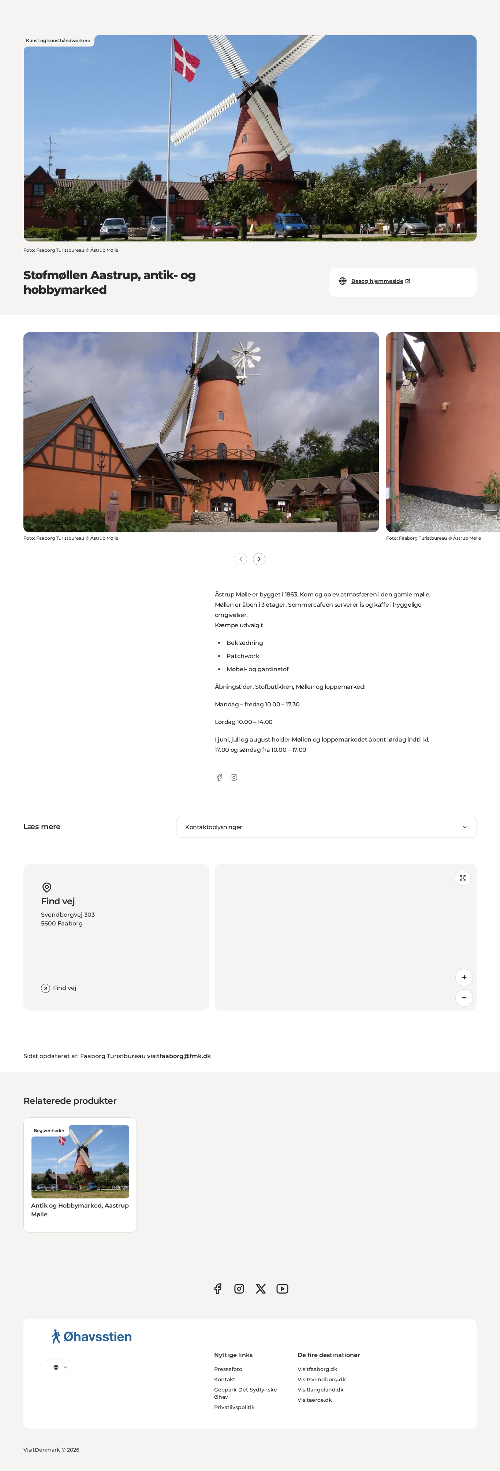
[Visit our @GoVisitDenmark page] (260, 1288)
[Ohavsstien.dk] (92, 1336)
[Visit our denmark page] (217, 1288)
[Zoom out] (464, 998)
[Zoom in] (464, 977)
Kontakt (224, 1379)
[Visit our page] (239, 1288)
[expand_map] (463, 878)
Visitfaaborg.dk (317, 1369)
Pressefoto (228, 1369)
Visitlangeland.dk (321, 1389)
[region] (346, 937)
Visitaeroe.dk (315, 1400)
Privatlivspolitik (234, 1407)
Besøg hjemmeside (377, 281)
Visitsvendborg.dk (322, 1379)
